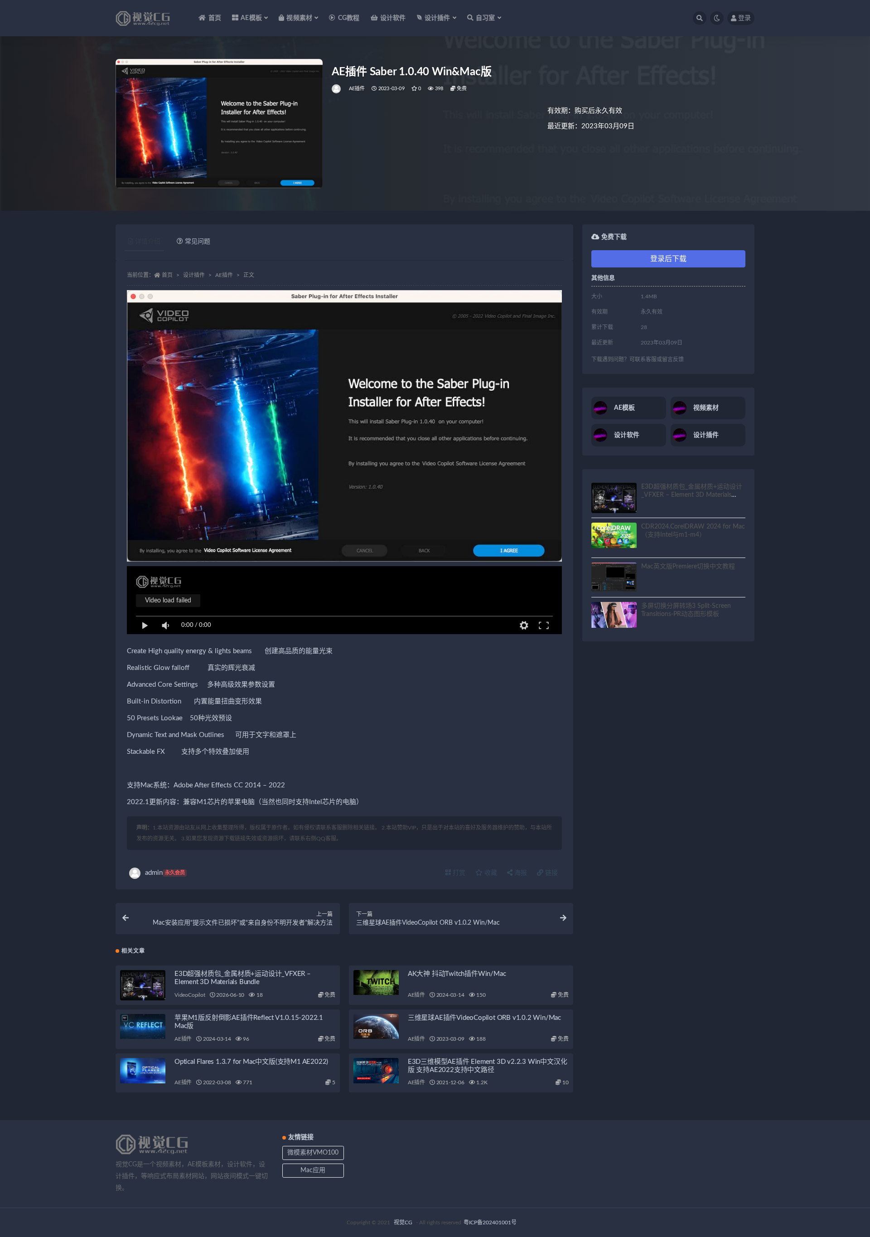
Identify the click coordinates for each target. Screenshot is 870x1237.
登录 (744, 18)
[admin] (337, 88)
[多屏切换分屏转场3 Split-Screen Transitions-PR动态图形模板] (614, 614)
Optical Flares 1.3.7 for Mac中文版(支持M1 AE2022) (251, 1061)
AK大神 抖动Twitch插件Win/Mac (457, 973)
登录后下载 (668, 258)
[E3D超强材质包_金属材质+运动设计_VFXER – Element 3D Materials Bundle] (142, 985)
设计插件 (194, 275)
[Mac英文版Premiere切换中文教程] (614, 577)
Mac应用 (312, 1170)
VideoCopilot (189, 995)
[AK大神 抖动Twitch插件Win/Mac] (376, 982)
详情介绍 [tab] (147, 241)
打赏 (458, 873)
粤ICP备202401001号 (490, 1222)
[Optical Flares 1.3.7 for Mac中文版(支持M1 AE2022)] (142, 1070)
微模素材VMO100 (312, 1153)
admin (165, 872)
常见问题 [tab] (197, 241)
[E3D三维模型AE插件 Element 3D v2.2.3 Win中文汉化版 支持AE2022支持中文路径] (376, 1070)
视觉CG (403, 1222)
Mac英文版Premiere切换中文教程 (688, 566)
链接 (550, 873)
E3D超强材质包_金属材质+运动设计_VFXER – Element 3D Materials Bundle (691, 495)
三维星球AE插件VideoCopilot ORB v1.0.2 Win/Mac (484, 1017)
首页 (214, 18)
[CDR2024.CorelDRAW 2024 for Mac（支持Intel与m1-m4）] (614, 535)
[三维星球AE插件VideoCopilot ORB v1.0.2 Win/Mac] (376, 1026)
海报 (519, 873)
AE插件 (357, 88)
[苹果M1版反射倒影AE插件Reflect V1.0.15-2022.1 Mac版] (142, 1026)
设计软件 (393, 18)
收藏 (490, 873)
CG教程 (348, 18)
